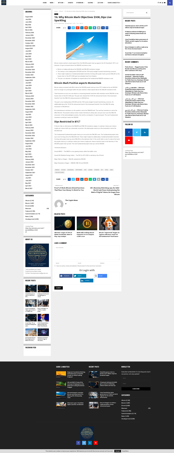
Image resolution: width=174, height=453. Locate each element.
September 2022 (30, 141)
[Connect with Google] (100, 277)
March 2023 (28, 125)
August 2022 (29, 143)
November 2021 (30, 167)
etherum (96, 169)
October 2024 (29, 75)
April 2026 (28, 27)
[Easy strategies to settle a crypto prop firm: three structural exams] (43, 303)
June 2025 (28, 53)
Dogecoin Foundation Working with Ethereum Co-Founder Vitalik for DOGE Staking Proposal (76, 374)
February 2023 (29, 127)
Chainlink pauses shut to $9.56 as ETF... (30, 295)
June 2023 (28, 117)
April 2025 (28, 59)
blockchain (70, 169)
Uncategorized (29, 219)
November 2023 (30, 104)
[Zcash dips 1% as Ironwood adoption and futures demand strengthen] (31, 317)
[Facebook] (159, 3)
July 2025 (28, 51)
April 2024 (28, 90)
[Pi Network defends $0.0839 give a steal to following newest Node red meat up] (43, 288)
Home (45, 2)
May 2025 (28, 56)
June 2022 (28, 149)
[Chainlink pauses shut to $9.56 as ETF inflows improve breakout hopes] (31, 288)
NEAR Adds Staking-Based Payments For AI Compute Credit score (85, 234)
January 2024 (29, 98)
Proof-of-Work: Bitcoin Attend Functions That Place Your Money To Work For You (69, 189)
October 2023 (29, 106)
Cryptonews (79, 169)
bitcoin (63, 169)
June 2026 (28, 22)
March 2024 (28, 93)
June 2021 (28, 180)
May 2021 (28, 183)
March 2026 (28, 30)
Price (106, 169)
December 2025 (30, 38)
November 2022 (30, 135)
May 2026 (28, 24)
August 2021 (29, 175)
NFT (102, 169)
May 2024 (28, 88)
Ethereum (79, 2)
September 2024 (30, 77)
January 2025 (29, 67)
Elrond (90, 2)
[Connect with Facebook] (65, 277)
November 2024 (30, 72)
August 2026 (29, 16)
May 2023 (28, 119)
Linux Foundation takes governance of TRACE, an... (30, 309)
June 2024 (28, 85)
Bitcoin (60, 2)
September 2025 (30, 46)
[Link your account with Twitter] (79, 277)
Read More (125, 451)
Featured (28, 211)
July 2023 (28, 114)
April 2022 (28, 154)
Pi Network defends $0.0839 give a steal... (43, 295)
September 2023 (30, 109)
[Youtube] (165, 3)
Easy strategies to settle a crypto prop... (43, 309)
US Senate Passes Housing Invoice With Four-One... (30, 339)
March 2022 (28, 156)
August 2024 (29, 80)
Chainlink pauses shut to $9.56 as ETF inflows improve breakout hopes (108, 373)
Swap (111, 169)
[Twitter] (161, 3)
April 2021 (28, 186)
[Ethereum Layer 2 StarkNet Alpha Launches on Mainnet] (61, 405)
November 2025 (30, 40)
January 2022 (29, 162)
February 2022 (29, 159)
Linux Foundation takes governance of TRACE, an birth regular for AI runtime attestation (136, 41)
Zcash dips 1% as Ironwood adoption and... (30, 324)
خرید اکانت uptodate (131, 87)
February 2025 (29, 64)
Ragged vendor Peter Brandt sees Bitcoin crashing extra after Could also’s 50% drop (136, 68)
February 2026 (29, 32)
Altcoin (100, 2)
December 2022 (30, 133)
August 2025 (29, 48)
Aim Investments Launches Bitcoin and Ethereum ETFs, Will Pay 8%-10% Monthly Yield (75, 395)
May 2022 (28, 151)
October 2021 (29, 170)
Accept (118, 451)
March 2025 (28, 61)
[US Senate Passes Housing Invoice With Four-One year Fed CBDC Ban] (31, 332)
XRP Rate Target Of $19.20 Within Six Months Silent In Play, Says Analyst (63, 234)
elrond (90, 169)
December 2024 (30, 69)
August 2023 (29, 112)
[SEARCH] (147, 12)
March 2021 (28, 188)
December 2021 (30, 164)
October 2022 (29, 138)
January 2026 (29, 35)
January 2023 (29, 130)
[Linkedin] (163, 3)
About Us (28, 239)
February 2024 (29, 96)
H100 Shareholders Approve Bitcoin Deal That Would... (43, 324)
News (51, 2)
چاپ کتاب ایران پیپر (130, 110)
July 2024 (28, 83)
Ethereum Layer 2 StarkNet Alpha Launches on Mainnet (75, 404)
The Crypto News (60, 23)
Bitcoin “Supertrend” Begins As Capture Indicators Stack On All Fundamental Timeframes (109, 234)
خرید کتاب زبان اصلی (130, 99)
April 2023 (28, 122)
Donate (70, 2)
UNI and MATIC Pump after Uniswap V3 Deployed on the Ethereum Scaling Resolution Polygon (75, 384)
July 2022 (28, 146)
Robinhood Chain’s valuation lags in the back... (43, 339)
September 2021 (30, 172)
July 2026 (28, 19)
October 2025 (29, 43)
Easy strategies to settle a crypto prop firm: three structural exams (108, 404)
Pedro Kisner (129, 67)
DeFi (85, 169)
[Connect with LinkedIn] (86, 282)
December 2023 (30, 101)
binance (57, 169)
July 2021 (28, 178)
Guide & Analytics (114, 2)
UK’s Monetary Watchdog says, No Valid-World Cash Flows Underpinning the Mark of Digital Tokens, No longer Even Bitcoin (105, 191)
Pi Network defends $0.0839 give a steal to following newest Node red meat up (135, 33)
